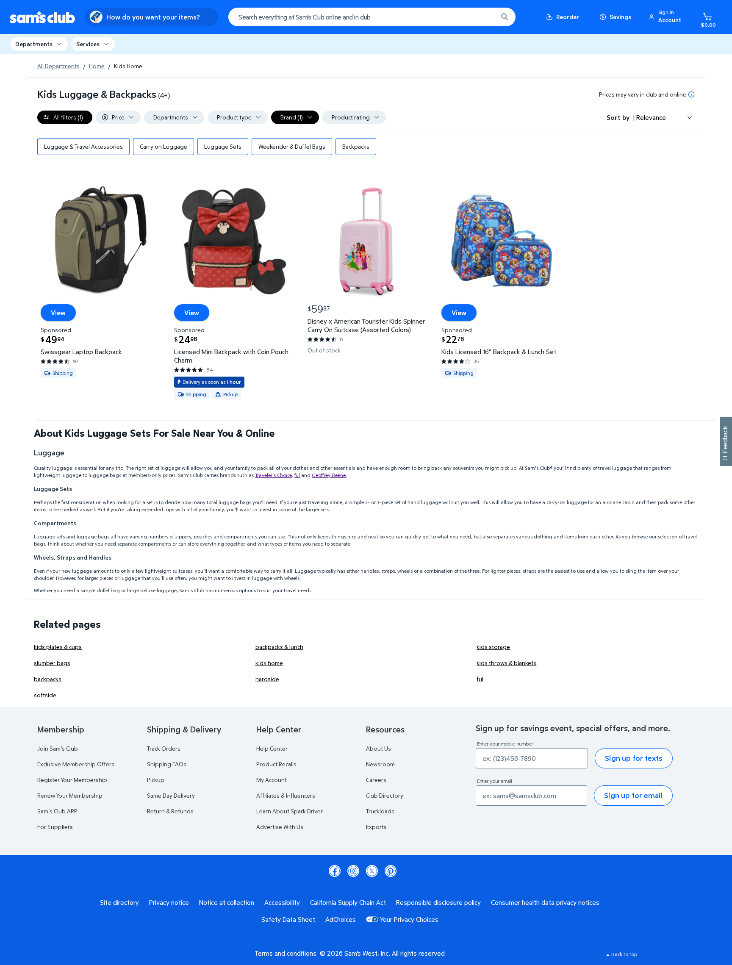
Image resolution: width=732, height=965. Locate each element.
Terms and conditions (285, 953)
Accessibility (282, 902)
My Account (271, 780)
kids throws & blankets (506, 663)
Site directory (119, 902)
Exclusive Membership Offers (75, 764)
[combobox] (372, 17)
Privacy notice (169, 902)
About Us (378, 748)
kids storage (493, 647)
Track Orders (163, 748)
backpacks (47, 679)
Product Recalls (276, 764)
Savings (620, 17)
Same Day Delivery (171, 795)
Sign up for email (633, 795)
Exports (376, 827)
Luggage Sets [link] (222, 146)
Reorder (567, 17)
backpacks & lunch (279, 647)
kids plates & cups (58, 647)
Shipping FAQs (166, 764)
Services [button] (88, 44)
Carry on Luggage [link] (163, 146)
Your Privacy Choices (409, 919)
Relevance (651, 117)
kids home (269, 663)
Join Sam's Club (57, 748)
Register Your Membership (72, 780)
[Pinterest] (390, 871)
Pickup (155, 780)
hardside (267, 679)
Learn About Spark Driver (289, 811)
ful (297, 475)
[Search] (504, 17)
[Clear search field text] (485, 17)
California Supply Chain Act (348, 902)
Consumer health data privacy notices (545, 902)
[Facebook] (335, 871)
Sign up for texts (634, 758)
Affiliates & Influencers (285, 795)
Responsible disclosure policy (438, 902)
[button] (666, 17)
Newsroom (380, 764)
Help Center (272, 748)
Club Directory (384, 795)
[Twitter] (372, 871)
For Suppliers (55, 827)
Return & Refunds (170, 811)
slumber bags (52, 663)
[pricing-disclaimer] (691, 94)
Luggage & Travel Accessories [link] (83, 146)
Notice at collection (226, 902)
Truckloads (380, 811)
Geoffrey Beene (329, 475)
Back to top (624, 954)
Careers (376, 780)
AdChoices (340, 919)
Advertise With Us (279, 827)
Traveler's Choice (273, 475)
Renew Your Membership (70, 795)
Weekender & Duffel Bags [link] (291, 146)
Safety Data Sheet (288, 919)
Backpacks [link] (355, 146)
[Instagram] (353, 871)
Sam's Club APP (57, 811)
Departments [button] (34, 44)
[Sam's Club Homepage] (42, 17)
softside (45, 695)
